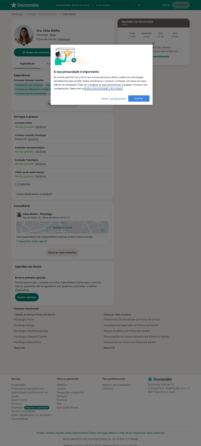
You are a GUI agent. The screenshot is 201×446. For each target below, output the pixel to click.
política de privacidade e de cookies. (103, 88)
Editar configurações (114, 98)
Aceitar (139, 98)
